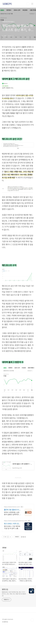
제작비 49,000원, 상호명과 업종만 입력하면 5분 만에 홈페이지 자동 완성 (12, 513)
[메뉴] (32, 3)
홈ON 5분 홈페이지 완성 (11, 510)
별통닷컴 (5, 589)
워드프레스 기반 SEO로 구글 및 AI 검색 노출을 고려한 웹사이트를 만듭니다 (12, 527)
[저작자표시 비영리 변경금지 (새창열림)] (23, 537)
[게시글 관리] (10, 536)
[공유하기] (8, 536)
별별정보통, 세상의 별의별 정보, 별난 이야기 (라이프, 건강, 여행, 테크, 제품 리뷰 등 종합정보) (14, 593)
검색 (27, 3)
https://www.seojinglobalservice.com (15, 521)
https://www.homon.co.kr (12, 507)
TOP (32, 620)
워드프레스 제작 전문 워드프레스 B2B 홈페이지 (12, 524)
